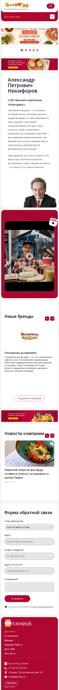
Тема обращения (14, 521)
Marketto (12, 683)
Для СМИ (9, 649)
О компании (11, 635)
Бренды (8, 640)
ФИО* (8, 535)
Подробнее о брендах (29, 398)
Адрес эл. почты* (14, 564)
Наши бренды (19, 316)
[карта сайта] (9, 686)
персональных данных (42, 606)
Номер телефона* (14, 550)
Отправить (17, 598)
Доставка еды (12, 16)
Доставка (9, 631)
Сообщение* (11, 579)
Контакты (9, 653)
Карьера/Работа (13, 644)
